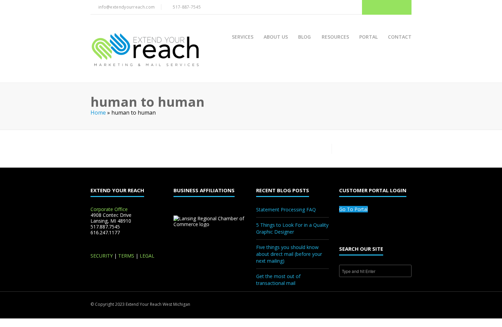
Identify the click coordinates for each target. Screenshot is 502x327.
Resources (335, 37)
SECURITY (101, 255)
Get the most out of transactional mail (278, 279)
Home (98, 112)
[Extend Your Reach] (144, 50)
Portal (368, 37)
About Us (276, 37)
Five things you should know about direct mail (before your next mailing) (289, 254)
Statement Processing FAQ (286, 209)
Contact (400, 37)
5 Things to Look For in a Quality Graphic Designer (292, 228)
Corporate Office (109, 209)
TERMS (126, 255)
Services (242, 37)
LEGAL (147, 255)
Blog (304, 37)
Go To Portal (353, 209)
